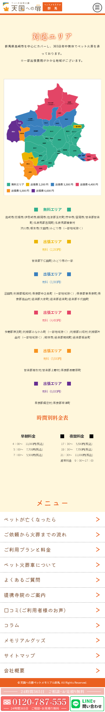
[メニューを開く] (97, 7)
